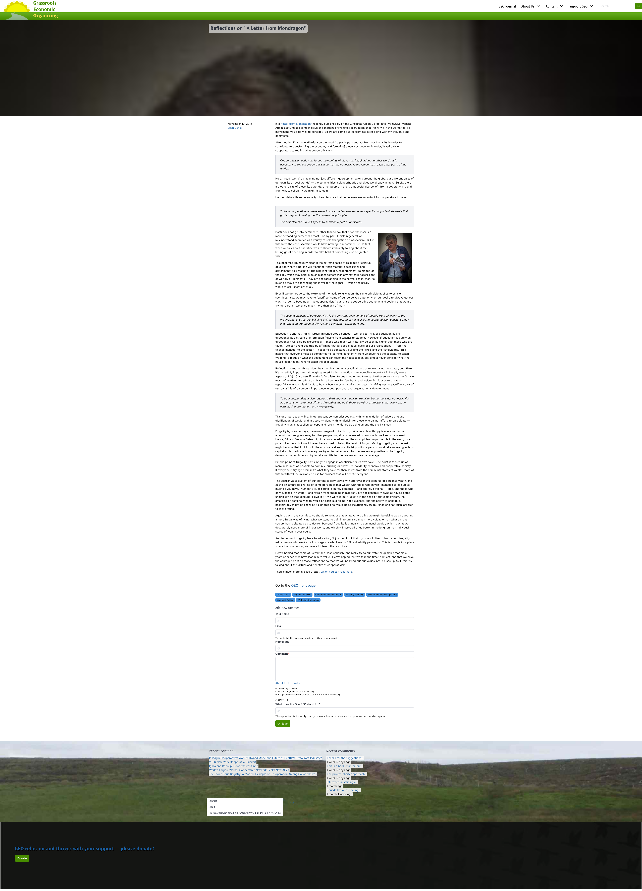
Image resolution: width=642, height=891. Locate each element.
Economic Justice (285, 600)
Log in (292, 802)
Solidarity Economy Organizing (382, 594)
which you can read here (336, 571)
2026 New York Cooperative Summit (232, 762)
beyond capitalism (302, 594)
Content (552, 7)
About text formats (287, 683)
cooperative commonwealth (328, 594)
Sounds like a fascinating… (344, 790)
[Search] (638, 6)
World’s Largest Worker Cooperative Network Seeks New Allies (249, 770)
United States (283, 594)
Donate (22, 858)
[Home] (16, 10)
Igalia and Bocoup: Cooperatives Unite (233, 766)
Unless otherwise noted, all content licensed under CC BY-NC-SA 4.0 (245, 813)
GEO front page (303, 585)
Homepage (282, 641)
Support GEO (578, 7)
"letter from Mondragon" (296, 123)
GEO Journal (507, 7)
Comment (281, 653)
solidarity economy (354, 594)
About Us (527, 7)
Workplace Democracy (308, 600)
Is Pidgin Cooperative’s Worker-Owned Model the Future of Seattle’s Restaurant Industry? (265, 758)
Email (278, 626)
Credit (212, 807)
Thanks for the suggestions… (345, 758)
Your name (282, 614)
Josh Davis (235, 127)
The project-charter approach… (347, 774)
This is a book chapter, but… (345, 766)
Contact (213, 801)
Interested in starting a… (342, 782)
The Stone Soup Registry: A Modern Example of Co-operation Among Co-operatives (262, 774)
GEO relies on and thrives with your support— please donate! (84, 849)
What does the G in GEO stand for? (297, 704)
